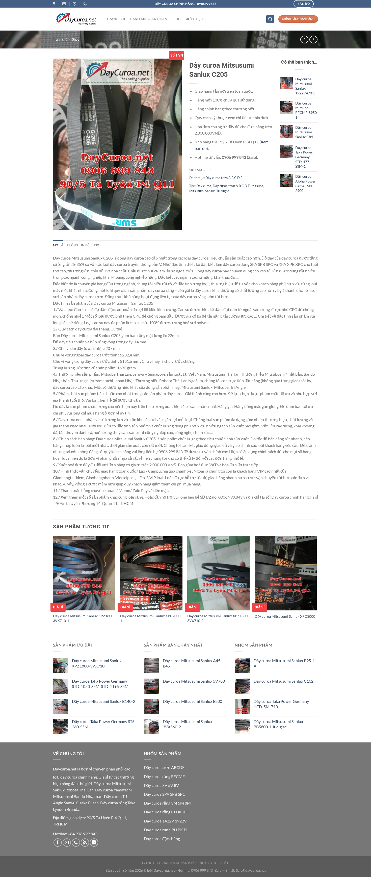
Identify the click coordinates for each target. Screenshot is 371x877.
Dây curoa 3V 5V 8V (161, 785)
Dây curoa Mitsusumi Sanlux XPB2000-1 (151, 618)
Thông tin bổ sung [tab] (83, 245)
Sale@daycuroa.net (251, 870)
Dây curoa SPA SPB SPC (164, 794)
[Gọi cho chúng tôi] (76, 842)
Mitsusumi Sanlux (202, 191)
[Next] (316, 584)
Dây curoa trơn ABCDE (164, 767)
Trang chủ (117, 19)
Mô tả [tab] (58, 245)
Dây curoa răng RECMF (164, 776)
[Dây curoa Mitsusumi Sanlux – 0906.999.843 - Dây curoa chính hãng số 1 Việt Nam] (76, 19)
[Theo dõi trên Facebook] (58, 842)
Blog (176, 19)
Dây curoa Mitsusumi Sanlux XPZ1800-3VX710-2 (218, 618)
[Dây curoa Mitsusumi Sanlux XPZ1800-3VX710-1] (84, 573)
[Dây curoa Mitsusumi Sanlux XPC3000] (286, 573)
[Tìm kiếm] (270, 19)
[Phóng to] (60, 224)
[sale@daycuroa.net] (64, 4)
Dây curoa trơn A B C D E (224, 178)
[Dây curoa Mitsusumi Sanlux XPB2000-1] (151, 573)
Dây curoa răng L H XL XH (166, 811)
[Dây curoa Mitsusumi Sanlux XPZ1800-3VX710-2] (218, 573)
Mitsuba (257, 186)
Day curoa (203, 186)
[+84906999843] (85, 4)
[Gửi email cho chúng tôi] (67, 842)
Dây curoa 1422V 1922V (165, 820)
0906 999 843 (202, 870)
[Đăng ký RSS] (85, 842)
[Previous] (53, 584)
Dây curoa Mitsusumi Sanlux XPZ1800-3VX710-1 (84, 618)
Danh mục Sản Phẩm (149, 19)
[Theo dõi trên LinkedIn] (94, 842)
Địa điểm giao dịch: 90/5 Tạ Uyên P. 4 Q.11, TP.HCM (90, 821)
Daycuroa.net (64, 768)
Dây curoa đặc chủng (162, 838)
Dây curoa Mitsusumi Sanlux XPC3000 (285, 616)
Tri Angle (222, 191)
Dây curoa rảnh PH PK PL (166, 829)
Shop (75, 39)
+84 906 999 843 (82, 833)
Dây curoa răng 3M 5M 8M (167, 803)
